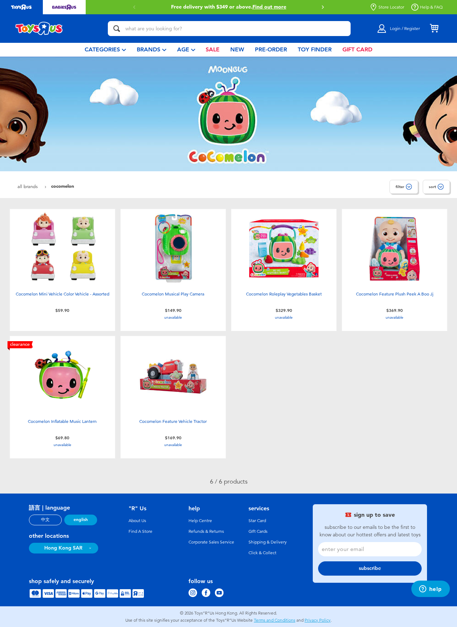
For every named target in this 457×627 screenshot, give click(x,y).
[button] (323, 7)
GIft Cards (257, 531)
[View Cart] (434, 28)
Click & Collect (262, 552)
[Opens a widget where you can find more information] (430, 589)
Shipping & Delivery (267, 542)
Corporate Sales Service (211, 542)
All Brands (28, 186)
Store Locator (391, 7)
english (81, 519)
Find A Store (140, 531)
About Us (137, 520)
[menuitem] (105, 50)
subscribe (370, 568)
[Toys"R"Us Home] (39, 28)
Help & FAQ (431, 7)
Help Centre (200, 520)
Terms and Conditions (274, 620)
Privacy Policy (318, 620)
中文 (45, 519)
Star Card (257, 520)
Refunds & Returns (206, 531)
